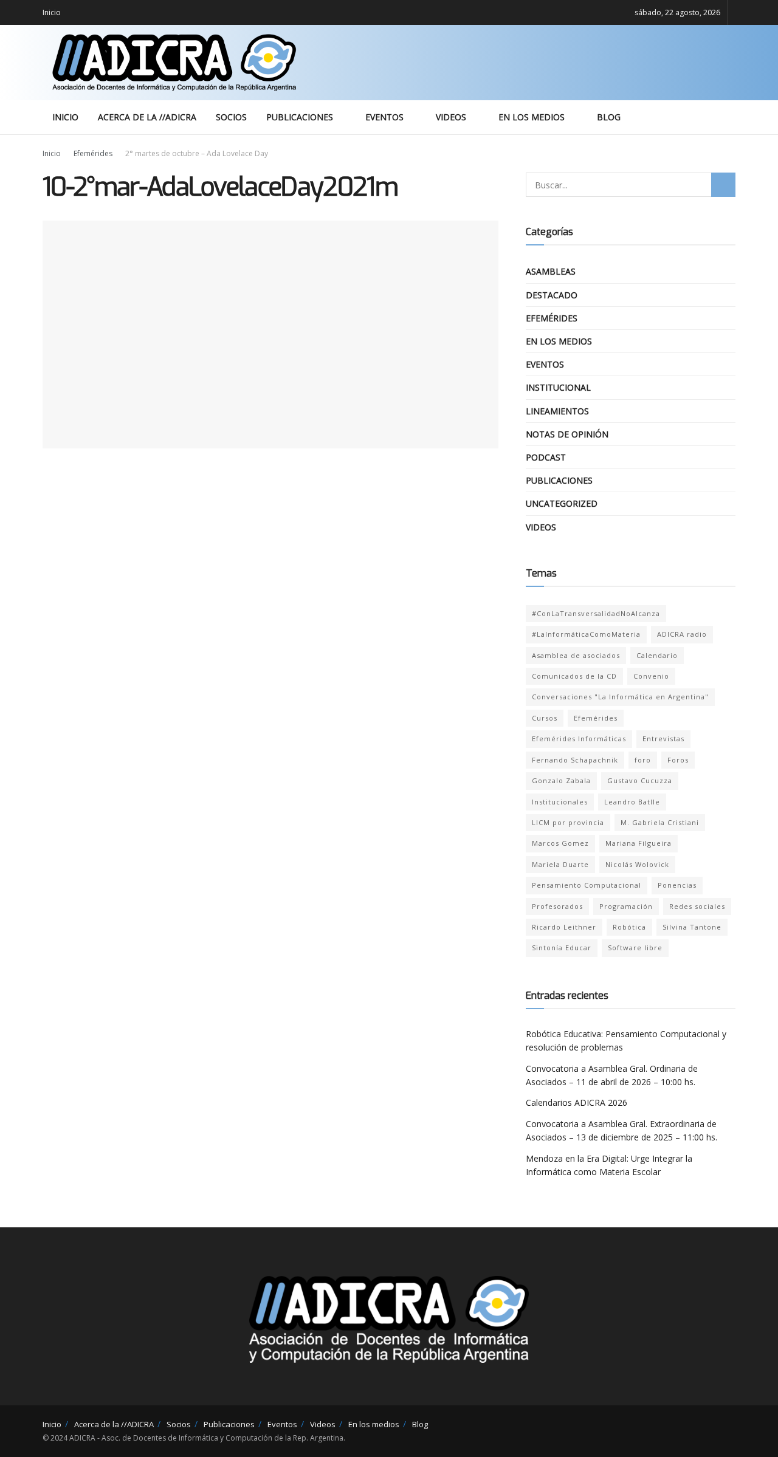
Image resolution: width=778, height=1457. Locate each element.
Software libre (635, 947)
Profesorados (557, 906)
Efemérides (93, 153)
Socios (231, 117)
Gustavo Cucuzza (639, 780)
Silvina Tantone (692, 926)
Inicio (52, 12)
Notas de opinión (567, 434)
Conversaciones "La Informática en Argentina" (620, 696)
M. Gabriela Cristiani (660, 822)
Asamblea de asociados (576, 655)
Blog (609, 117)
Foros (678, 759)
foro (643, 759)
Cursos (544, 717)
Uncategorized (561, 503)
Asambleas (551, 271)
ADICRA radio (682, 634)
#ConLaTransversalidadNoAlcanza (596, 613)
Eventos (384, 117)
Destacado (551, 295)
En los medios (531, 117)
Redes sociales (697, 906)
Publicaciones (299, 117)
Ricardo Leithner (564, 926)
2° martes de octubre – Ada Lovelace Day (196, 153)
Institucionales (560, 801)
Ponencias (677, 885)
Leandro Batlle (632, 801)
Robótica (629, 926)
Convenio (651, 676)
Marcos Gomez (560, 843)
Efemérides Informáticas (579, 738)
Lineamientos (557, 411)
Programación (626, 906)
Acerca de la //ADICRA (147, 117)
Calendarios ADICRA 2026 (576, 1102)
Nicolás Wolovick (637, 864)
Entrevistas (663, 738)
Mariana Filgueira (638, 843)
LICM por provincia (568, 822)
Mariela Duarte (560, 864)
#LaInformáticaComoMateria (586, 634)
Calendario (657, 655)
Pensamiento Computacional (586, 885)
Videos (451, 117)
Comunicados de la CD (574, 676)
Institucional (558, 387)
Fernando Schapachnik (575, 759)
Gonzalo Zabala (561, 780)
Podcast (546, 457)
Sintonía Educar (561, 947)
